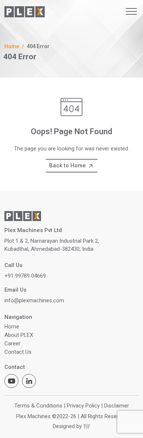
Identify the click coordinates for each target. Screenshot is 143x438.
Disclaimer (116, 405)
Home (11, 46)
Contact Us (18, 352)
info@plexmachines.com (34, 300)
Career (12, 343)
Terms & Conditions (38, 405)
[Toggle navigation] (131, 11)
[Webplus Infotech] (87, 426)
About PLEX (18, 335)
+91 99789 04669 (25, 276)
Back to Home (68, 165)
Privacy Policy (83, 405)
